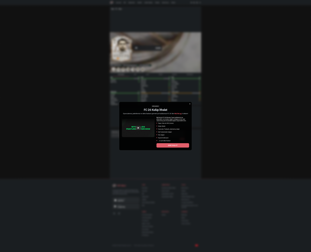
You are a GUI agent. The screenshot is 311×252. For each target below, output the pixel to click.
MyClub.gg (178, 113)
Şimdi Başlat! (173, 145)
